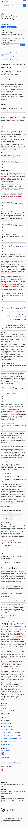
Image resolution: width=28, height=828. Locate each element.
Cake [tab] (12, 42)
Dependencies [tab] (7, 56)
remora (4, 763)
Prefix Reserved (7, 24)
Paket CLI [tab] (4, 40)
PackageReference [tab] (16, 38)
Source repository (8, 726)
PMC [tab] (9, 38)
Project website (7, 723)
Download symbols (8, 735)
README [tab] (5, 53)
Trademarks (11, 822)
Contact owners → (5, 750)
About (13, 818)
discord (10, 763)
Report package (7, 744)
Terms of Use (19, 818)
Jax (5, 753)
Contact (4, 783)
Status (3, 790)
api (19, 763)
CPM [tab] (23, 38)
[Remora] (2, 757)
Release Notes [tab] (14, 59)
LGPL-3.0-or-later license (9, 729)
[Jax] (2, 753)
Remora (7, 757)
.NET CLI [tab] (4, 38)
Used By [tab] (16, 56)
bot (15, 763)
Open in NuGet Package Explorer (12, 738)
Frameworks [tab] (14, 53)
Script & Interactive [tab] (12, 40)
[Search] (24, 5)
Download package (8, 732)
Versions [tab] (5, 59)
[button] (22, 45)
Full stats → (4, 705)
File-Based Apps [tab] (5, 42)
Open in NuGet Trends (9, 741)
